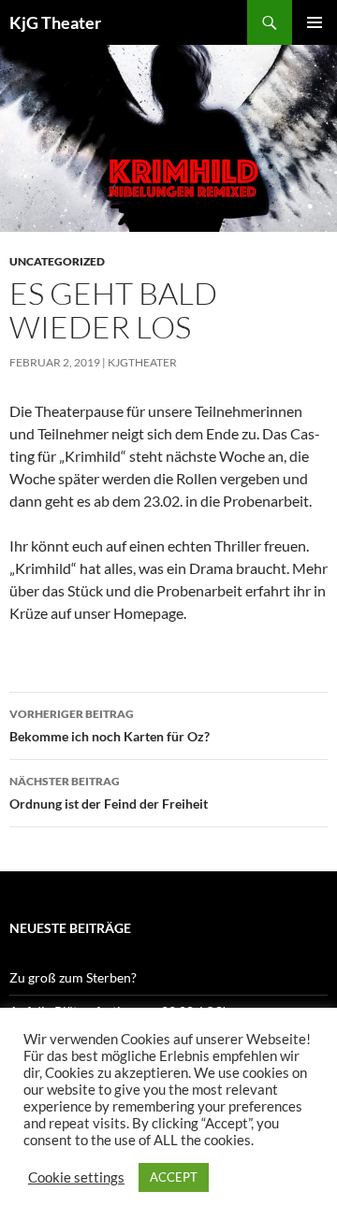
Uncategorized (57, 261)
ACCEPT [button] (174, 1177)
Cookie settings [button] (76, 1177)
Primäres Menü (314, 22)
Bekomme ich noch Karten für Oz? (109, 725)
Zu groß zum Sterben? (73, 977)
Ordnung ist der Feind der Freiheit (108, 792)
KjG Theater (55, 22)
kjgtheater (142, 362)
